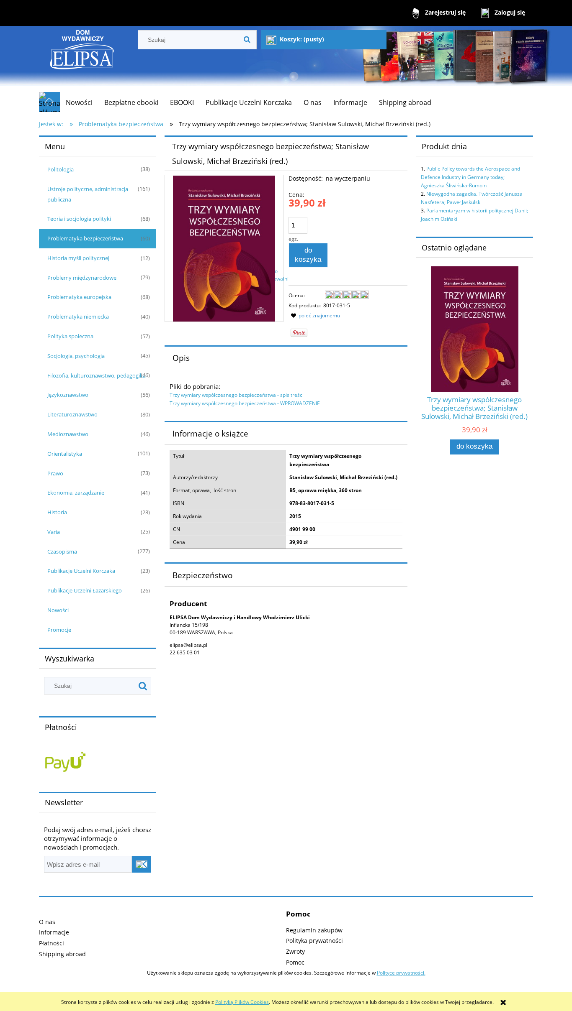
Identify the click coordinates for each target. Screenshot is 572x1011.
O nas (47, 922)
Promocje (59, 629)
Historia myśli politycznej (78, 258)
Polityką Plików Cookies (242, 1002)
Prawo (55, 473)
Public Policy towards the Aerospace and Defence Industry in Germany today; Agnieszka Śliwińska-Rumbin (470, 177)
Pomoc (295, 962)
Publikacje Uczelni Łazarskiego (84, 590)
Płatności (51, 943)
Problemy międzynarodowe (81, 277)
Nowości (58, 610)
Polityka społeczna (70, 336)
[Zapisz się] (141, 864)
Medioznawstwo (67, 434)
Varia (53, 532)
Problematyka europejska (79, 297)
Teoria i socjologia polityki (79, 218)
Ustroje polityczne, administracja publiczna (87, 194)
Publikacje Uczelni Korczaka (81, 570)
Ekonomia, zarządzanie (75, 492)
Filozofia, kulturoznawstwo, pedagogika (96, 375)
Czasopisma (62, 551)
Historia (57, 512)
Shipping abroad (62, 954)
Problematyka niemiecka (78, 316)
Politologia (60, 169)
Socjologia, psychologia (76, 356)
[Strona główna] (82, 59)
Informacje (54, 932)
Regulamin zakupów (314, 930)
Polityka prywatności (314, 941)
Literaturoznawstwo (72, 414)
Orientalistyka (64, 453)
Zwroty (295, 951)
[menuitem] (79, 102)
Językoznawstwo (67, 394)
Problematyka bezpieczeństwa (85, 238)
